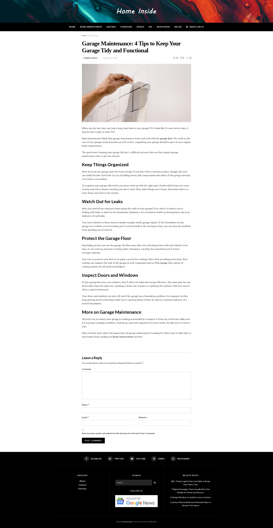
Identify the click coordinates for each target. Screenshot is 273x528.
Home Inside (127, 522)
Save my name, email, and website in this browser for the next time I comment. (118, 433)
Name (85, 404)
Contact (82, 485)
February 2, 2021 (110, 58)
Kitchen (111, 27)
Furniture (126, 27)
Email (85, 417)
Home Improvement (91, 27)
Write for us (196, 27)
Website (143, 417)
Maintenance (94, 35)
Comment (86, 369)
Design (140, 27)
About (82, 481)
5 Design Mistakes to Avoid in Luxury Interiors (190, 497)
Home (72, 27)
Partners (82, 488)
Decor (178, 27)
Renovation (163, 27)
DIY (150, 27)
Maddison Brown (91, 57)
